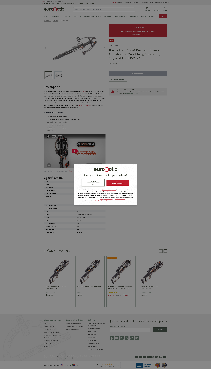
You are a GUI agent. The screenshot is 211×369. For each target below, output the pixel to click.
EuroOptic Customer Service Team (104, 201)
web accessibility (108, 199)
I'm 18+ (118, 182)
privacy (101, 199)
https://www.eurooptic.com (109, 190)
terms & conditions (120, 199)
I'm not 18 (93, 182)
